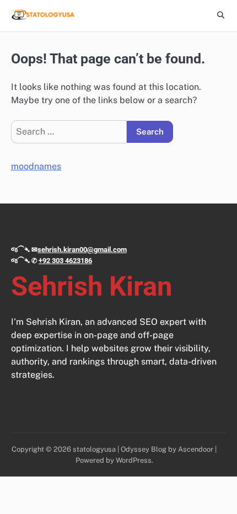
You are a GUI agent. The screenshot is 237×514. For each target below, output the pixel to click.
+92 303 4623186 (65, 260)
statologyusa (94, 449)
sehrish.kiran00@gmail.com (82, 249)
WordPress (134, 460)
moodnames (36, 166)
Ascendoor (195, 449)
